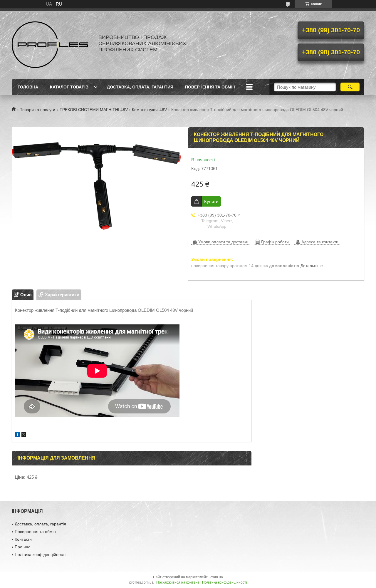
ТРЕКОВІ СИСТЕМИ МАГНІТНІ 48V (94, 109)
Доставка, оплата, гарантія (40, 524)
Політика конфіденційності (40, 554)
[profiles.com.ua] (50, 43)
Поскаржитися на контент (177, 582)
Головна (28, 87)
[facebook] (17, 435)
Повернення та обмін (210, 87)
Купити (211, 201)
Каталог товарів (69, 87)
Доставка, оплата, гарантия (140, 87)
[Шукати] (350, 87)
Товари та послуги (37, 109)
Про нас (22, 547)
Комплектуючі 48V (149, 109)
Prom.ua (216, 577)
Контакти (23, 539)
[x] (23, 435)
